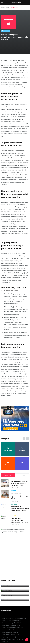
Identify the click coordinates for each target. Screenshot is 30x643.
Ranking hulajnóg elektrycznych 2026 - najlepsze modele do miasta (19, 520)
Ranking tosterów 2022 (7, 618)
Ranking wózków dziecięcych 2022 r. (11, 630)
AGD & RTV (13, 479)
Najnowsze (8, 475)
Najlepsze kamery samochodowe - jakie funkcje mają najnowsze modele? (20, 508)
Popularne (22, 475)
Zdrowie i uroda (5, 30)
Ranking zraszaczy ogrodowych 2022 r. (12, 623)
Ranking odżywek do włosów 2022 (10, 632)
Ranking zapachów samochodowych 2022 (12, 627)
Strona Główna (5, 7)
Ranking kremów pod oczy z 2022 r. (11, 634)
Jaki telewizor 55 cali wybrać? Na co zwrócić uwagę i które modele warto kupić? (19, 483)
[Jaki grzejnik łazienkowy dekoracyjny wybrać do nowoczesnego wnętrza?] (15, 531)
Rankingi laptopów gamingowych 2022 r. (12, 620)
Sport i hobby (14, 515)
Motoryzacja (14, 504)
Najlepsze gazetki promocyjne (9, 637)
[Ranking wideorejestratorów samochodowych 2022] (15, 418)
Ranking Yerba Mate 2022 (20, 618)
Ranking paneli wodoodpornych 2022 (11, 625)
